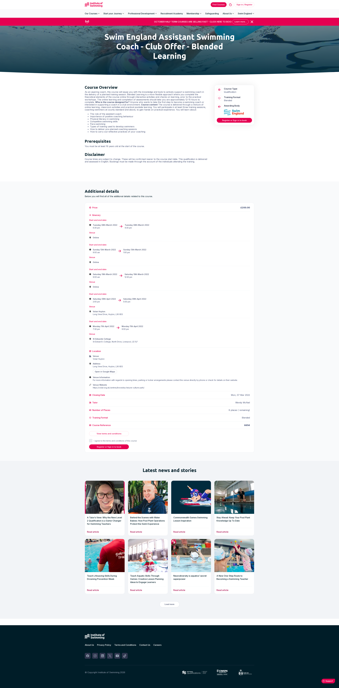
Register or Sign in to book (234, 120)
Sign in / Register (244, 4)
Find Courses (219, 4)
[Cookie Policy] (230, 4)
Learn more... (241, 22)
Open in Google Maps (105, 371)
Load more (169, 604)
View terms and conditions (109, 433)
